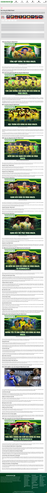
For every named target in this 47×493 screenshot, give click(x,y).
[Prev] (5, 17)
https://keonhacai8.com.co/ (28, 491)
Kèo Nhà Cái (16, 2)
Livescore (32, 2)
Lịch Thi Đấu (39, 2)
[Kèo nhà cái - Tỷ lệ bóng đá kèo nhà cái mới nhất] (7, 2)
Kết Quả (27, 2)
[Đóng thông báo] (45, 8)
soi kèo (42, 169)
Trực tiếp (22, 2)
